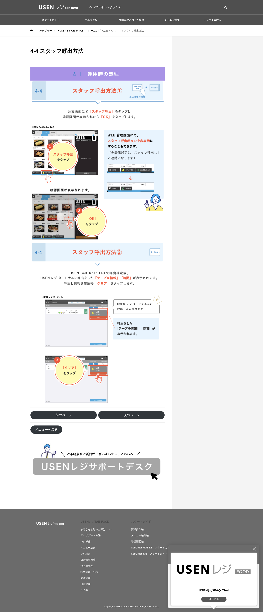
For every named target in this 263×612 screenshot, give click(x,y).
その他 (84, 590)
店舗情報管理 (88, 559)
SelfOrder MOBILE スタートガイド (151, 547)
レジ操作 (86, 541)
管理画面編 (137, 541)
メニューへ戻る (46, 429)
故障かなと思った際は (131, 19)
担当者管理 (87, 565)
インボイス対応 (212, 19)
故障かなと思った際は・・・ (97, 529)
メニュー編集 (88, 547)
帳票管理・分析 (89, 571)
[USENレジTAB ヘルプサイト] (57, 7)
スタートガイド (141, 521)
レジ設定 (86, 553)
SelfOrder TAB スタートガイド (149, 553)
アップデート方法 (91, 535)
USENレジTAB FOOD (95, 521)
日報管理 (86, 584)
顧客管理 (86, 578)
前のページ (64, 415)
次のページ (131, 415)
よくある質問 (171, 19)
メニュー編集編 (140, 535)
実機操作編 (137, 529)
